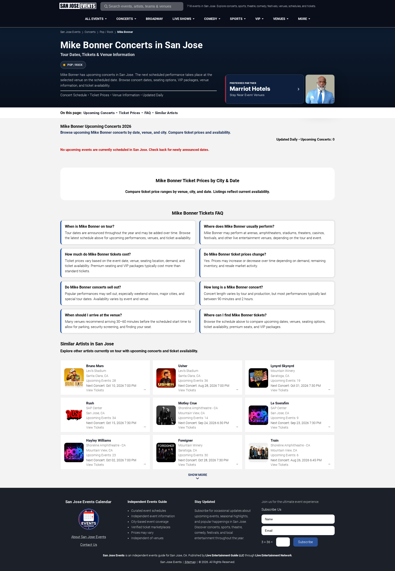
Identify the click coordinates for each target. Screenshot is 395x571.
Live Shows (182, 19)
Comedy (210, 19)
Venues (279, 19)
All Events (94, 19)
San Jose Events (70, 32)
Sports (236, 19)
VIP (257, 19)
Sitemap (190, 562)
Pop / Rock (106, 32)
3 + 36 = (267, 542)
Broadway (154, 19)
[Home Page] (77, 6)
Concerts (124, 19)
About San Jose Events (88, 537)
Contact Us (88, 545)
